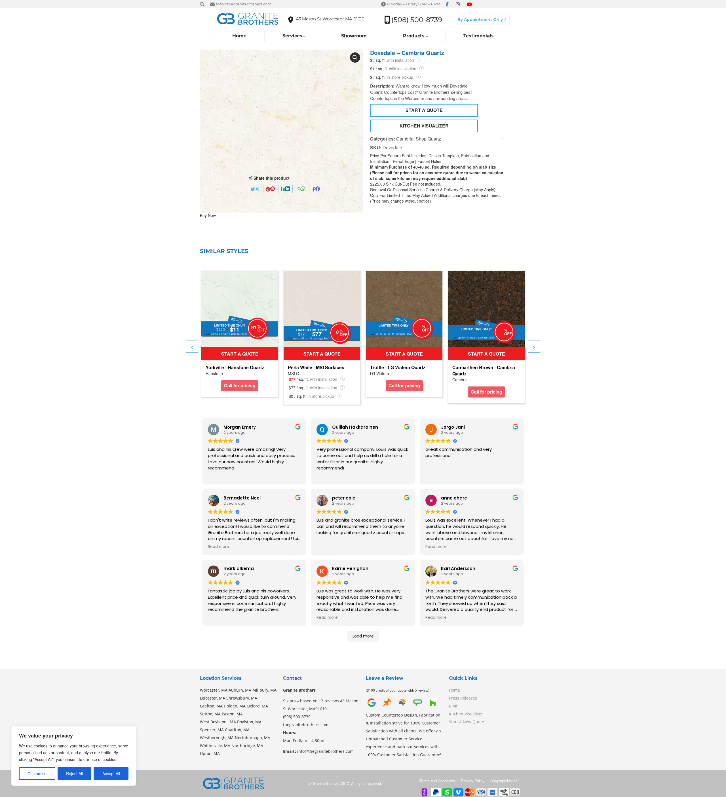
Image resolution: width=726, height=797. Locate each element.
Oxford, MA (257, 706)
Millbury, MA (264, 690)
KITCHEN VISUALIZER (424, 125)
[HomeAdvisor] (402, 702)
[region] (73, 756)
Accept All (111, 773)
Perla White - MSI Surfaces (316, 367)
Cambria (404, 138)
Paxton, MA (232, 714)
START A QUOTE (424, 110)
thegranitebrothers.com (305, 724)
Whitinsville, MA (215, 745)
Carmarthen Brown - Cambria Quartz (483, 370)
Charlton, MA (237, 729)
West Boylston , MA (218, 721)
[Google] (371, 702)
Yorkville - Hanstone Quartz (235, 367)
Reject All (74, 773)
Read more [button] (218, 546)
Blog (453, 706)
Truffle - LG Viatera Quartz (397, 367)
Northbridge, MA (247, 745)
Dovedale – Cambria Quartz (407, 53)
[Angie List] (417, 702)
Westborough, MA (217, 737)
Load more (363, 636)
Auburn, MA (240, 690)
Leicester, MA (212, 698)
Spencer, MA (212, 729)
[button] (355, 57)
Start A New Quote (466, 721)
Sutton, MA (210, 714)
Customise (37, 773)
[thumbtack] (386, 702)
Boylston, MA (249, 721)
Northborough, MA (252, 737)
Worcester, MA (213, 690)
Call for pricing (240, 385)
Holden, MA (235, 706)
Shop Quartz (428, 138)
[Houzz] (432, 702)
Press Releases (463, 698)
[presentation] (192, 347)
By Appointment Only (480, 19)
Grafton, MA (211, 706)
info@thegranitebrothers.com (325, 751)
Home (454, 690)
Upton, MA (210, 753)
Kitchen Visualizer (466, 714)
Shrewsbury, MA (241, 698)
